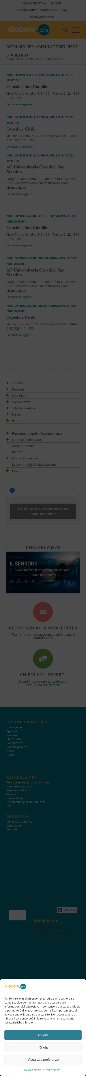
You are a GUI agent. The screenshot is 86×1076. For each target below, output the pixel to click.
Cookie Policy (32, 1070)
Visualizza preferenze (43, 1059)
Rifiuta (43, 1047)
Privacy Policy (51, 1070)
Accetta (43, 1035)
